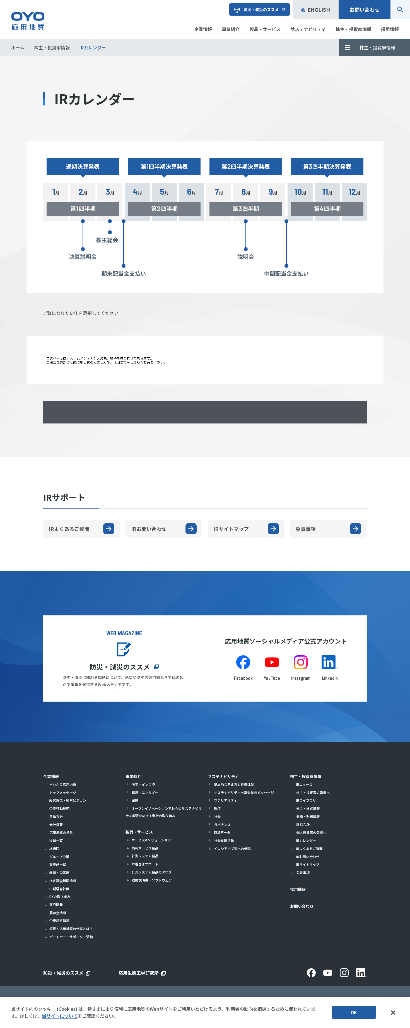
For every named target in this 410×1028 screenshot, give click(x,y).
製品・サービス (139, 832)
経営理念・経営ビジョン (67, 800)
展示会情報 (57, 912)
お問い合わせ (364, 9)
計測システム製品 (145, 855)
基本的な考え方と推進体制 (234, 784)
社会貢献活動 (224, 840)
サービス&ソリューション (151, 839)
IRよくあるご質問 (309, 848)
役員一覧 (56, 840)
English (318, 9)
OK (354, 1012)
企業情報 (51, 776)
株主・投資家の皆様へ (313, 792)
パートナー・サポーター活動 (71, 936)
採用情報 (298, 889)
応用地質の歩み (61, 832)
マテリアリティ (225, 800)
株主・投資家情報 (305, 776)
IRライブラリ (306, 800)
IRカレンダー (306, 840)
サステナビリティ (223, 776)
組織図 (54, 848)
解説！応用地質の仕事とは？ (71, 928)
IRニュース (304, 784)
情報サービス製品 (145, 848)
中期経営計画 (59, 888)
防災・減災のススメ (120, 666)
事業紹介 (133, 776)
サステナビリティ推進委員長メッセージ (244, 792)
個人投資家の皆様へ (311, 832)
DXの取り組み (59, 896)
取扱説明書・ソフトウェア (152, 880)
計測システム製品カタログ (152, 872)
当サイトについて (60, 1015)
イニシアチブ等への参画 (232, 848)
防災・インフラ (143, 784)
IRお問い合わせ (307, 856)
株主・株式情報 (308, 808)
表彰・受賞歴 (59, 872)
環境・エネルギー (145, 792)
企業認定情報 (59, 920)
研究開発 (56, 904)
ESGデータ (222, 832)
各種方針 (56, 816)
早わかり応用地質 (62, 784)
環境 (217, 808)
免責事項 (303, 872)
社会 (217, 816)
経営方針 (303, 824)
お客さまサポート (145, 863)
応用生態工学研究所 (139, 972)
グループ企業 (59, 856)
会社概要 (56, 824)
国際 (135, 800)
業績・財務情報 (308, 816)
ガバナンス (222, 824)
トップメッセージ (62, 792)
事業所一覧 (57, 864)
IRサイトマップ (307, 864)
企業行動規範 (59, 808)
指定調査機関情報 (62, 880)
